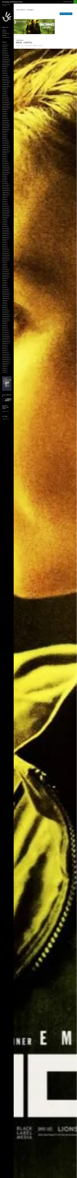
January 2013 (5, 334)
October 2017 (5, 235)
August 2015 (4, 278)
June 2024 (4, 91)
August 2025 (4, 66)
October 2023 (5, 106)
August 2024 (4, 88)
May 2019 (4, 201)
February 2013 (5, 332)
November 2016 (5, 255)
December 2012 (5, 336)
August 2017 (4, 239)
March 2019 (4, 204)
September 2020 (5, 172)
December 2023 (5, 102)
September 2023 (5, 107)
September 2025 (5, 64)
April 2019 (4, 203)
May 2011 (4, 370)
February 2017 (5, 249)
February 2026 (5, 55)
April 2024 (4, 95)
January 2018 (5, 230)
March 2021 (4, 161)
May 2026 (4, 50)
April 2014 (4, 307)
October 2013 (5, 318)
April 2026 (4, 52)
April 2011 (4, 372)
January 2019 (5, 208)
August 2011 (4, 364)
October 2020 (5, 170)
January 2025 (5, 79)
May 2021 (4, 158)
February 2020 (5, 185)
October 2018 (5, 213)
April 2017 (4, 246)
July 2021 (4, 154)
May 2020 (4, 179)
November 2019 (5, 190)
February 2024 (5, 98)
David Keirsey (29, 45)
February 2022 (5, 142)
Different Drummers (67, 1)
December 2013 (5, 314)
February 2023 (5, 120)
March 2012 (4, 352)
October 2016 (5, 257)
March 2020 (4, 183)
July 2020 (4, 176)
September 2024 (5, 86)
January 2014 (5, 312)
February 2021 (5, 163)
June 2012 (4, 346)
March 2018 (4, 226)
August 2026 (4, 44)
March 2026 (4, 53)
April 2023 (4, 116)
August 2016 (4, 260)
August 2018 (4, 217)
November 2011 (5, 359)
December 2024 (5, 80)
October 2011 (5, 361)
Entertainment (19, 40)
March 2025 (4, 75)
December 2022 (5, 124)
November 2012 (5, 337)
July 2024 (4, 89)
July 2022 (4, 133)
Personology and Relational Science (12, 2)
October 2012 (5, 339)
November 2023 (5, 104)
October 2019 (5, 192)
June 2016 (4, 264)
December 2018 (5, 210)
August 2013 (4, 321)
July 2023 (4, 111)
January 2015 (5, 291)
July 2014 (4, 302)
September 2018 (5, 215)
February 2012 (5, 354)
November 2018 (5, 212)
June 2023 (4, 113)
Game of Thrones (5, 33)
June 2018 (4, 221)
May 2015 (4, 284)
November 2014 (5, 294)
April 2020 (4, 181)
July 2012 (4, 345)
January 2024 (5, 100)
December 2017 (5, 231)
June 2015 (4, 282)
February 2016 (5, 269)
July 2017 (4, 240)
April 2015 (4, 285)
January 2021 (5, 165)
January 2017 (5, 251)
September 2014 (5, 298)
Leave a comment (39, 45)
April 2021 (4, 160)
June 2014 (4, 303)
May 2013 (4, 327)
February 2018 (5, 228)
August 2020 (4, 174)
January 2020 (5, 186)
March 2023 (4, 118)
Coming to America (6, 37)
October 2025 (5, 62)
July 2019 (4, 197)
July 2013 (4, 323)
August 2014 (4, 300)
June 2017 (4, 242)
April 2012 (4, 350)
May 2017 (4, 244)
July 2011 (4, 366)
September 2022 (5, 129)
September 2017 (5, 237)
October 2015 (5, 275)
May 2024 (4, 93)
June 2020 (4, 177)
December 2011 (5, 357)
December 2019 (5, 188)
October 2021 (5, 149)
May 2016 (4, 266)
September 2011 (5, 363)
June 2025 (4, 70)
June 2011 (4, 368)
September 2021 (5, 151)
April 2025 (4, 73)
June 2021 (4, 156)
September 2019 (5, 194)
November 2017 (5, 233)
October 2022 (5, 127)
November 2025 (5, 61)
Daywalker (4, 35)
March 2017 (4, 248)
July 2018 (4, 219)
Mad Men (4, 30)
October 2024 (5, 84)
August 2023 (4, 109)
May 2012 (4, 348)
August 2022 (4, 131)
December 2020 (5, 167)
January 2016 (5, 271)
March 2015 (4, 287)
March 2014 (4, 309)
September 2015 (5, 276)
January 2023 (5, 122)
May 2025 (4, 71)
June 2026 (4, 48)
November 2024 (5, 82)
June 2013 (4, 325)
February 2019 (5, 206)
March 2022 (4, 140)
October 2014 (5, 296)
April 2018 (4, 224)
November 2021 (5, 147)
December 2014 (5, 293)
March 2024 (4, 97)
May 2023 (4, 115)
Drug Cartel (24, 42)
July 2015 (4, 280)
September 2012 (5, 341)
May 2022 (4, 136)
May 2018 (4, 222)
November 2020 (5, 169)
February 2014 (5, 311)
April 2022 (4, 138)
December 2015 (5, 273)
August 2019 (4, 195)
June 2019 (4, 199)
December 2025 (5, 59)
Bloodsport (4, 31)
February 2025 (5, 77)
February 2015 (5, 289)
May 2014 (4, 305)
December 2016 (5, 253)
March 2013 (4, 330)
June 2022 (4, 134)
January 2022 (5, 143)
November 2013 (5, 316)
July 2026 (4, 46)
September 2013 (5, 320)
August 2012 (4, 343)
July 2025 (4, 68)
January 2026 (5, 57)
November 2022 (5, 125)
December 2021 (5, 145)
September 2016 (5, 258)
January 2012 (5, 355)
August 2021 (4, 152)
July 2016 (4, 262)
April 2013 (4, 328)
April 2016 (4, 267)
